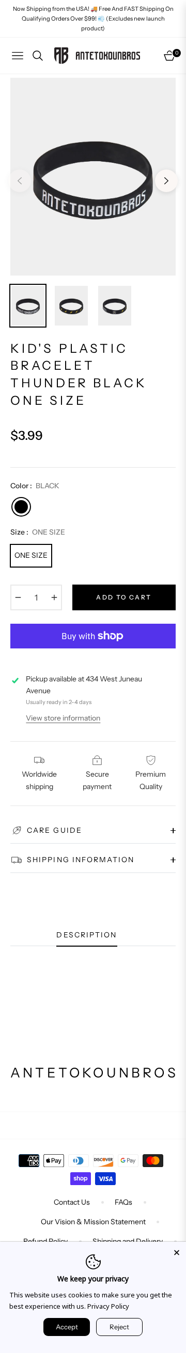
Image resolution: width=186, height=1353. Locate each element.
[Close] (177, 1251)
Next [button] (166, 180)
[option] (93, 177)
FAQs (123, 1202)
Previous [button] (19, 180)
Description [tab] (86, 935)
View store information (63, 718)
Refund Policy (45, 1241)
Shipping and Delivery (127, 1241)
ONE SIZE (31, 555)
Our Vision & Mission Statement (93, 1221)
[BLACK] (21, 506)
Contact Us (72, 1202)
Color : (34, 485)
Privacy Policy (108, 1306)
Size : (37, 532)
